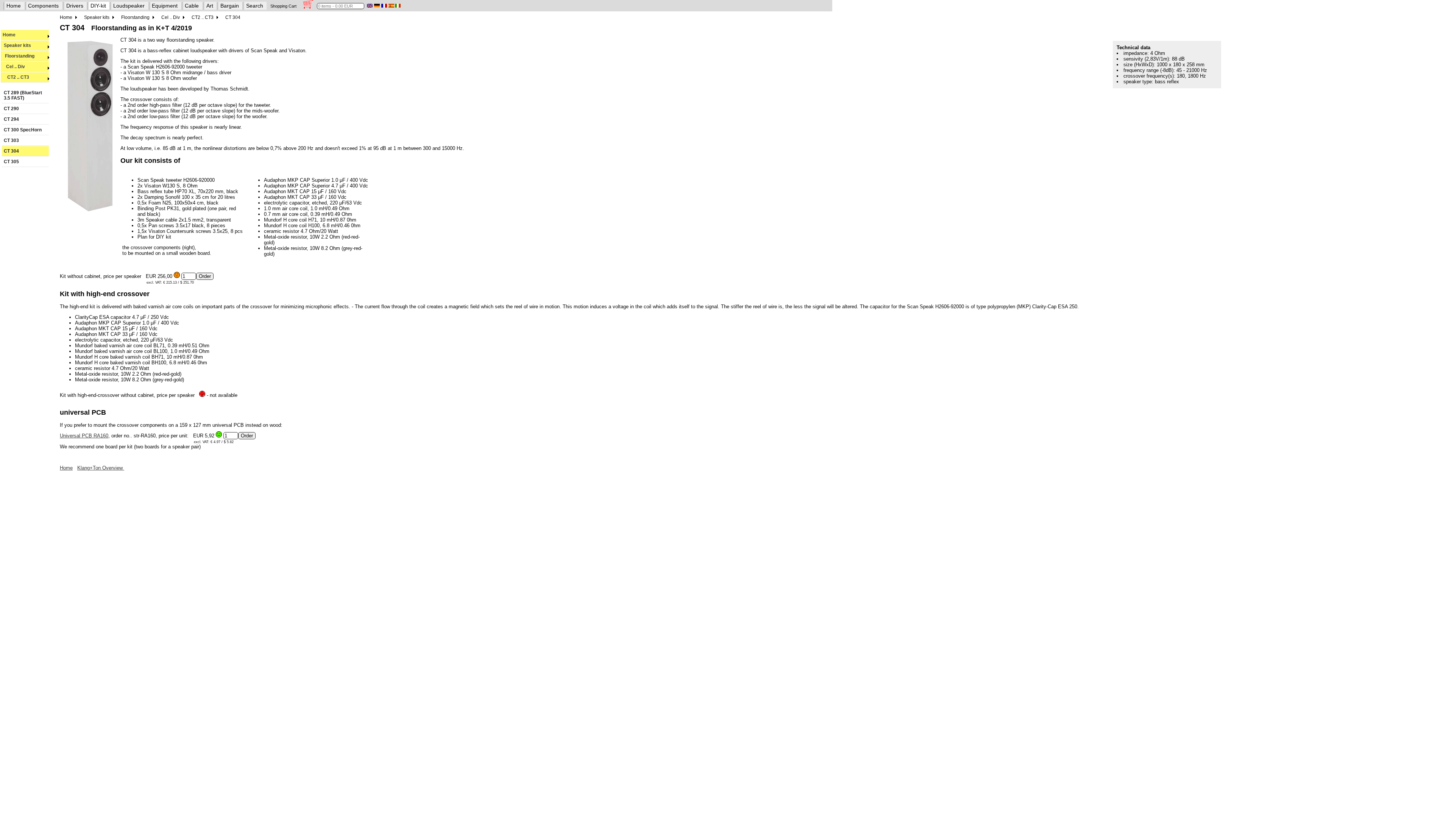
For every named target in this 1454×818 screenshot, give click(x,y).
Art (209, 6)
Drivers (74, 6)
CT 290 (11, 108)
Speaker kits (17, 45)
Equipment (165, 6)
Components (43, 6)
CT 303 (11, 140)
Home (13, 6)
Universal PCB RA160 (84, 436)
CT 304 (11, 151)
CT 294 (11, 119)
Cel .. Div (14, 66)
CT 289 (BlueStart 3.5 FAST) (23, 95)
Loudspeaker (129, 6)
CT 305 (11, 161)
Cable (192, 6)
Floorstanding (18, 56)
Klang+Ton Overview (100, 468)
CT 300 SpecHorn (23, 130)
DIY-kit (98, 6)
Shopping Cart (283, 6)
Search (254, 6)
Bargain (229, 6)
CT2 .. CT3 (16, 77)
